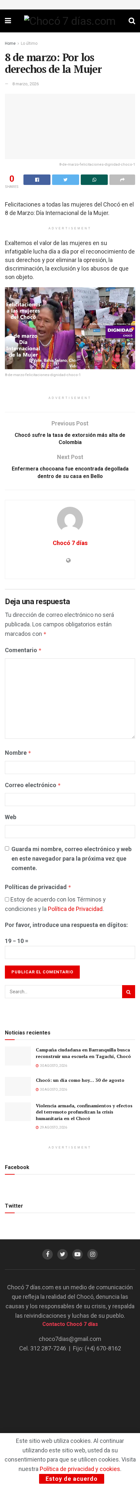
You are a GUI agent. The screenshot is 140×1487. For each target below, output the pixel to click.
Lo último (29, 43)
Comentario (23, 650)
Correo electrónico (33, 785)
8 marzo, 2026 (25, 83)
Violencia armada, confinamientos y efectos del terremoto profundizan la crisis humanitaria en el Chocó (84, 1111)
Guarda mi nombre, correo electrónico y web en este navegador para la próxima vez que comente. (71, 858)
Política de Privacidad (75, 908)
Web (10, 817)
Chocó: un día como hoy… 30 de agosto (80, 1080)
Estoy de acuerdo (72, 1478)
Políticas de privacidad (38, 887)
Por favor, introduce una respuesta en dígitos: (66, 924)
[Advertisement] (70, 1400)
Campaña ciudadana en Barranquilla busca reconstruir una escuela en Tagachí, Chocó (83, 1053)
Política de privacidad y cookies (80, 1468)
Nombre (18, 752)
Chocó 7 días (70, 542)
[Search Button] (128, 991)
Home (10, 43)
